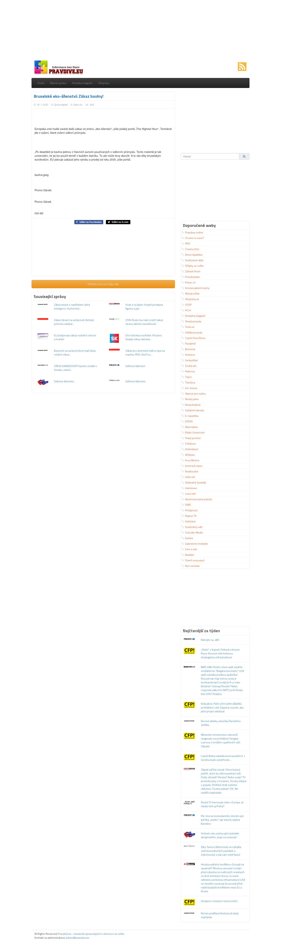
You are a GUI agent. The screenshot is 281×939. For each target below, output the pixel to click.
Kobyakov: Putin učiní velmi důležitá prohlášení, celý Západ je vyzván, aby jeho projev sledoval (222, 707)
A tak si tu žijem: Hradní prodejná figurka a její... (144, 306)
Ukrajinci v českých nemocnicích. (219, 901)
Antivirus (190, 355)
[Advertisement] (140, 30)
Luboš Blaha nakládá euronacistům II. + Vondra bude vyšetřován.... (223, 758)
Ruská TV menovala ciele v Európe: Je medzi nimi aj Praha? (222, 804)
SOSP (188, 305)
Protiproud (191, 510)
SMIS (188, 505)
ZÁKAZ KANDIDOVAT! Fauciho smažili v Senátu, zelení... (75, 368)
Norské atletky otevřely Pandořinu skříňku (221, 723)
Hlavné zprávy (58, 83)
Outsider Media (194, 532)
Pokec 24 (190, 282)
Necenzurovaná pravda (198, 499)
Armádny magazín (82, 83)
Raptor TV (191, 516)
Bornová (190, 349)
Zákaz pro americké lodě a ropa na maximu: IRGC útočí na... (145, 352)
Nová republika (193, 255)
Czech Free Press (195, 338)
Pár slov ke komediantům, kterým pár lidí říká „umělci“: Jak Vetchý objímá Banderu (222, 820)
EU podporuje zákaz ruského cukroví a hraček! (75, 337)
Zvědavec (190, 444)
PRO (187, 243)
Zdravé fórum (193, 271)
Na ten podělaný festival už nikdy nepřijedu (220, 915)
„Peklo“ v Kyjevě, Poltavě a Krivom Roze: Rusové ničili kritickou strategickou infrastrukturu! (220, 653)
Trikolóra (190, 382)
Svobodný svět (193, 527)
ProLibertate (192, 277)
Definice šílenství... (136, 381)
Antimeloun (191, 449)
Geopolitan (191, 360)
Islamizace (191, 488)
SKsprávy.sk (192, 299)
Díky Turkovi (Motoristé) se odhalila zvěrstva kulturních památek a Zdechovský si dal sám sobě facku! (221, 851)
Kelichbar (190, 521)
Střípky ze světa (194, 266)
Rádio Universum (195, 432)
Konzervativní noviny (197, 288)
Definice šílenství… (65, 381)
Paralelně (190, 343)
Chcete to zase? (194, 238)
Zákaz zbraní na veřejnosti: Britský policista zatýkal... (74, 322)
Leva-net (190, 494)
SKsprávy (103, 83)
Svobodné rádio (194, 260)
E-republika (191, 416)
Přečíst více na (103, 284)
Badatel (189, 555)
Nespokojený (193, 405)
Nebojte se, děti (210, 640)
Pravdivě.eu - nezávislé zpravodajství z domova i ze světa (91, 934)
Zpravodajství (61, 105)
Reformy (190, 371)
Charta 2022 (192, 249)
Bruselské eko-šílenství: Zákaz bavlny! (68, 96)
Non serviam (192, 566)
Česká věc (191, 366)
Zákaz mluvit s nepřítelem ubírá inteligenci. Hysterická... (72, 306)
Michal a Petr (192, 293)
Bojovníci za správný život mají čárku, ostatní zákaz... (75, 352)
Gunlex (189, 538)
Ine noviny (191, 388)
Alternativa (191, 427)
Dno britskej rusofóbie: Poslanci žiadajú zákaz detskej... (143, 337)
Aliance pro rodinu (195, 394)
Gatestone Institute (196, 544)
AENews (190, 455)
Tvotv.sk (189, 327)
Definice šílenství (135, 366)
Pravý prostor (193, 438)
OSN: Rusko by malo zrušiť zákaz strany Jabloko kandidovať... (144, 322)
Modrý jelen (192, 399)
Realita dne (191, 471)
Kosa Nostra (192, 460)
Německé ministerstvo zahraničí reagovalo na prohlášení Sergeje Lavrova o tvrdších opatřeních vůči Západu (220, 740)
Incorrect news (193, 466)
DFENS (189, 421)
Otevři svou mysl (194, 560)
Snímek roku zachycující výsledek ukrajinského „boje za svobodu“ (220, 835)
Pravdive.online (194, 232)
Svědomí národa (194, 410)
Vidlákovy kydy (193, 332)
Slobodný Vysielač (195, 482)
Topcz (188, 377)
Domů (40, 83)
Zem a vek (191, 549)
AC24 (188, 310)
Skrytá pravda (193, 321)
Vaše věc (78, 105)
